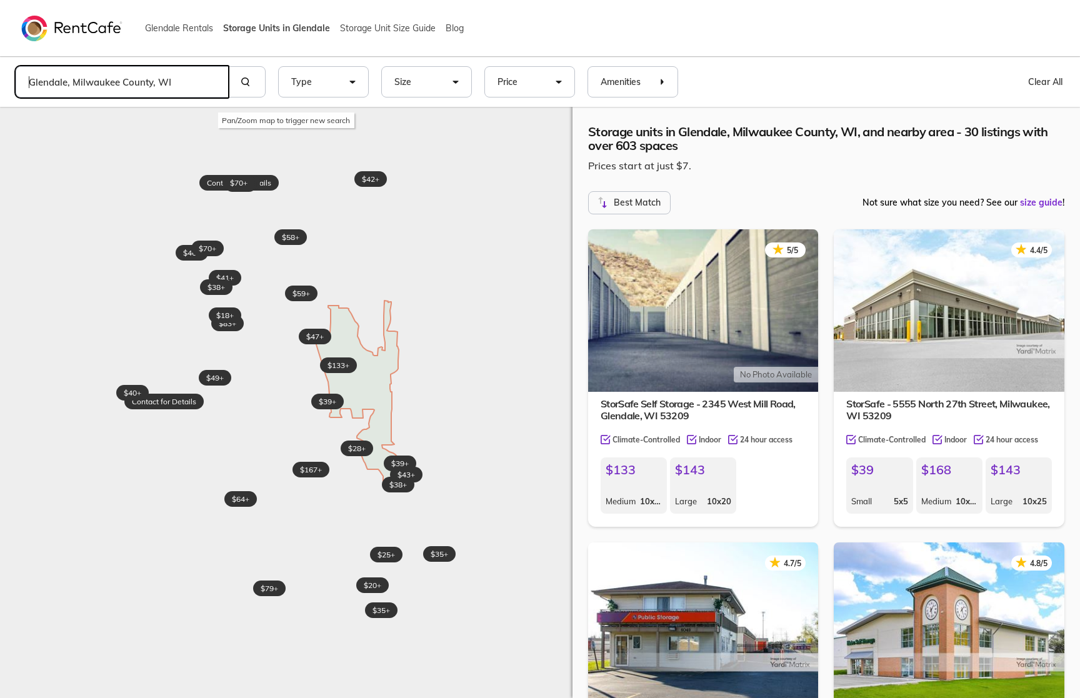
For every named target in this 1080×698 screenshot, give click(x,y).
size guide (1041, 202)
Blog (455, 28)
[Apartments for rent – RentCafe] (71, 27)
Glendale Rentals (179, 28)
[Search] (247, 81)
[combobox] (122, 81)
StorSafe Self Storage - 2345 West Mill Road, (698, 409)
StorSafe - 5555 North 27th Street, (947, 409)
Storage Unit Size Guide (388, 28)
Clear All (1045, 81)
